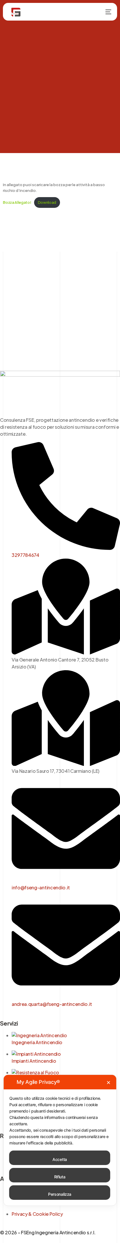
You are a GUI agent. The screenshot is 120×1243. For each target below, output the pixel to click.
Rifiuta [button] (60, 1176)
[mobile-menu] (104, 12)
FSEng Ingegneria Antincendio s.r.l (57, 1232)
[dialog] (59, 1140)
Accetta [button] (59, 1159)
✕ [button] (108, 1083)
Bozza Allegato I (17, 202)
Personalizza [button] (59, 1194)
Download (47, 202)
